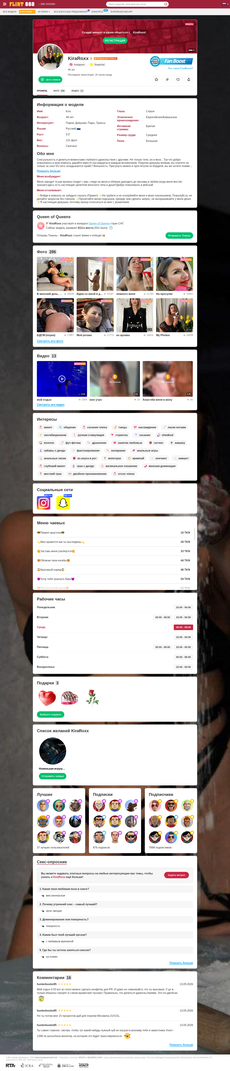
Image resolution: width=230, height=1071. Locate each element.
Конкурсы (97, 12)
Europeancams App (121, 12)
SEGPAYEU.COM (94, 1058)
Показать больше (48, 171)
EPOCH (82, 1058)
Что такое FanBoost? (180, 68)
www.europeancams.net (46, 1057)
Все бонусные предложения (70, 12)
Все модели (10, 12)
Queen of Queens (99, 223)
